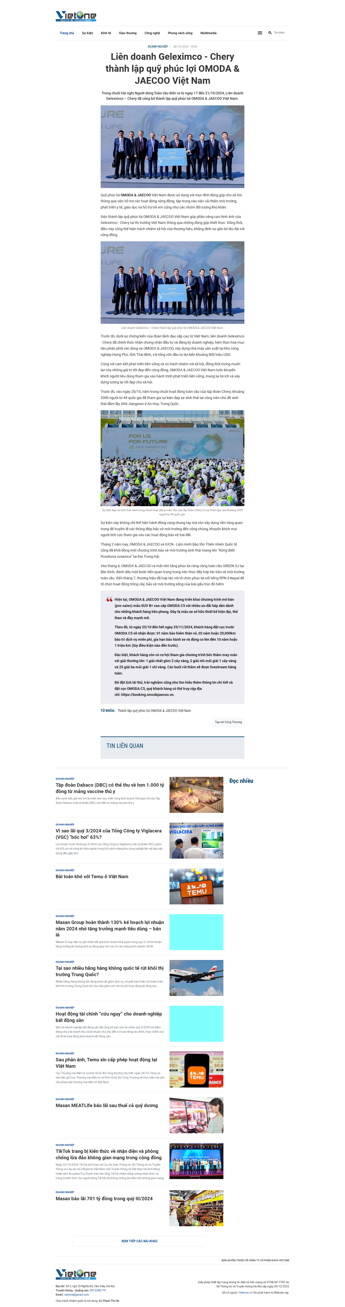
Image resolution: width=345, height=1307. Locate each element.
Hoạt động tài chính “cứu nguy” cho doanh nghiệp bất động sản (109, 1017)
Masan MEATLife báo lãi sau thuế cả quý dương (107, 1105)
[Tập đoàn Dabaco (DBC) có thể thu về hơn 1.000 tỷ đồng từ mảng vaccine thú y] (196, 795)
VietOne (77, 16)
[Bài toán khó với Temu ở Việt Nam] (196, 886)
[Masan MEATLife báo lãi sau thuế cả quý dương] (196, 1115)
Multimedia (208, 33)
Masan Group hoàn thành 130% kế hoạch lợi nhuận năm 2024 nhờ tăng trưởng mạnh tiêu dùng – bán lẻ (110, 928)
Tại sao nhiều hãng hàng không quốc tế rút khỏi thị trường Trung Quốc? (110, 971)
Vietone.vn (245, 1292)
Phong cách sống (180, 33)
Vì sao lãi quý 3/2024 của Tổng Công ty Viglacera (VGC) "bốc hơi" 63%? (109, 834)
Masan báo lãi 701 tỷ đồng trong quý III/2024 (104, 1198)
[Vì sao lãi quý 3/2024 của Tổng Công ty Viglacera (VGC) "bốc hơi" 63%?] (196, 841)
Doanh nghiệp (158, 46)
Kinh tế (106, 33)
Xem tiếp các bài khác (139, 1241)
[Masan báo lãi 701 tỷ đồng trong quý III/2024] (196, 1208)
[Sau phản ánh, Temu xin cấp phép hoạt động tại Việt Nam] (196, 1070)
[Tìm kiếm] (270, 33)
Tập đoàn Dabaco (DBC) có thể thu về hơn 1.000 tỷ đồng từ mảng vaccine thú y (110, 788)
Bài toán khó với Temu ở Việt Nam (92, 876)
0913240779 (98, 1290)
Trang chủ (67, 33)
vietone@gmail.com (76, 1294)
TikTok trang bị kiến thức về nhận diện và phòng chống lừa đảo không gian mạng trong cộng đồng (109, 1154)
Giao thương (128, 33)
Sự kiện (87, 33)
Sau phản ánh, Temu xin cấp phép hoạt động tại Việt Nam (106, 1063)
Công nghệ (152, 33)
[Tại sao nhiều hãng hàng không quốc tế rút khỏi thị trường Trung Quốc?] (196, 978)
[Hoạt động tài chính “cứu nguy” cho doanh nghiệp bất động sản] (196, 1024)
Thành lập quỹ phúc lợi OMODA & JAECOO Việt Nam (154, 710)
